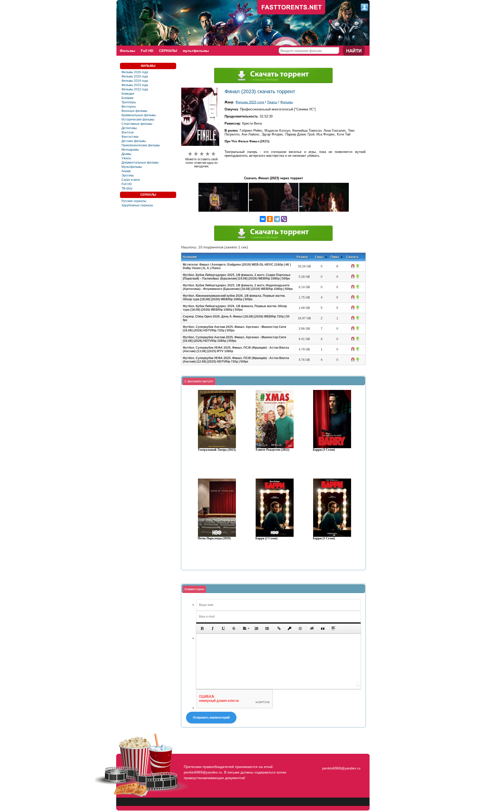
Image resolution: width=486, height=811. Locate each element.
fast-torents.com (291, 7)
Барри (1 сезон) (324, 538)
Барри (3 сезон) (324, 449)
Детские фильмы (134, 141)
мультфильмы (196, 51)
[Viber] (284, 219)
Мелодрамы (130, 149)
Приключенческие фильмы (141, 145)
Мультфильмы (132, 167)
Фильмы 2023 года (135, 85)
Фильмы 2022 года (135, 89)
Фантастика (130, 137)
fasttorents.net (341, 759)
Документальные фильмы (140, 162)
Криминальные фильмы (139, 115)
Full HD (147, 51)
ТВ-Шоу (127, 188)
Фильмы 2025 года (135, 76)
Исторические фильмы (138, 119)
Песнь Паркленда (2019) (214, 538)
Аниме (126, 171)
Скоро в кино (131, 180)
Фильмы (127, 51)
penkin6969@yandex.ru (341, 768)
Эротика (128, 175)
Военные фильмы (134, 111)
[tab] (199, 381)
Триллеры (129, 102)
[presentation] (199, 381)
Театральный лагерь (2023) (217, 449)
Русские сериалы (134, 201)
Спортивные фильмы (137, 124)
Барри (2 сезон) (266, 538)
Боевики (127, 98)
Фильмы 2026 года (135, 72)
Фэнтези (128, 132)
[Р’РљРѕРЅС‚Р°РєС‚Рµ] (263, 219)
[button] (202, 628)
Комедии (128, 93)
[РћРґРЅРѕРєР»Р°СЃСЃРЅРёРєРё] (270, 219)
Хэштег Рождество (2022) (272, 449)
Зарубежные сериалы (137, 205)
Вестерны (129, 106)
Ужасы (126, 158)
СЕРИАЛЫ (168, 51)
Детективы (129, 128)
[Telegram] (277, 219)
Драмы (126, 154)
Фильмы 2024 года (135, 81)
